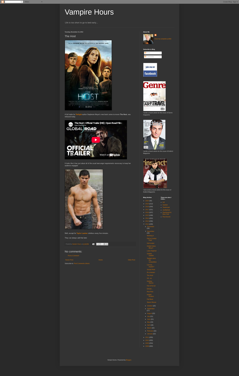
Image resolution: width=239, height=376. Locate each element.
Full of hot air (151, 286)
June (149, 319)
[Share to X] (102, 244)
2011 (147, 337)
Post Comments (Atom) (82, 263)
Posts (148, 53)
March (149, 328)
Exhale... (150, 289)
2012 (147, 224)
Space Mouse (151, 302)
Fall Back (150, 299)
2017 (147, 209)
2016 (147, 212)
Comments (150, 57)
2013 (147, 221)
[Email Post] (93, 244)
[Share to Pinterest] (107, 244)
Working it (150, 236)
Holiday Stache (150, 282)
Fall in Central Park (151, 239)
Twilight (79, 114)
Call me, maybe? (150, 265)
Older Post (131, 260)
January (150, 334)
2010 (147, 340)
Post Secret (166, 217)
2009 (147, 343)
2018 (147, 206)
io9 (164, 202)
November (150, 231)
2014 (147, 218)
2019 (147, 204)
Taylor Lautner (82, 233)
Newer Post (69, 260)
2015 (147, 215)
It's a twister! (151, 272)
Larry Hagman (152, 251)
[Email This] (97, 244)
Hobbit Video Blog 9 (151, 247)
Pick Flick (150, 292)
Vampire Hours (89, 12)
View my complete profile (162, 39)
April (149, 325)
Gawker (165, 205)
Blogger (128, 360)
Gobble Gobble (150, 254)
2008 (147, 346)
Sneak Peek (151, 269)
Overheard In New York (167, 213)
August (149, 313)
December (150, 226)
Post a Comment (73, 256)
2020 (147, 201)
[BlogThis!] (100, 244)
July (148, 316)
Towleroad (166, 207)
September (151, 309)
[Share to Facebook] (104, 244)
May (148, 322)
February (150, 331)
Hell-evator (150, 243)
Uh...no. (149, 278)
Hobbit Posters (150, 295)
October (150, 306)
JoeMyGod (166, 210)
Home (101, 260)
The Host (150, 275)
